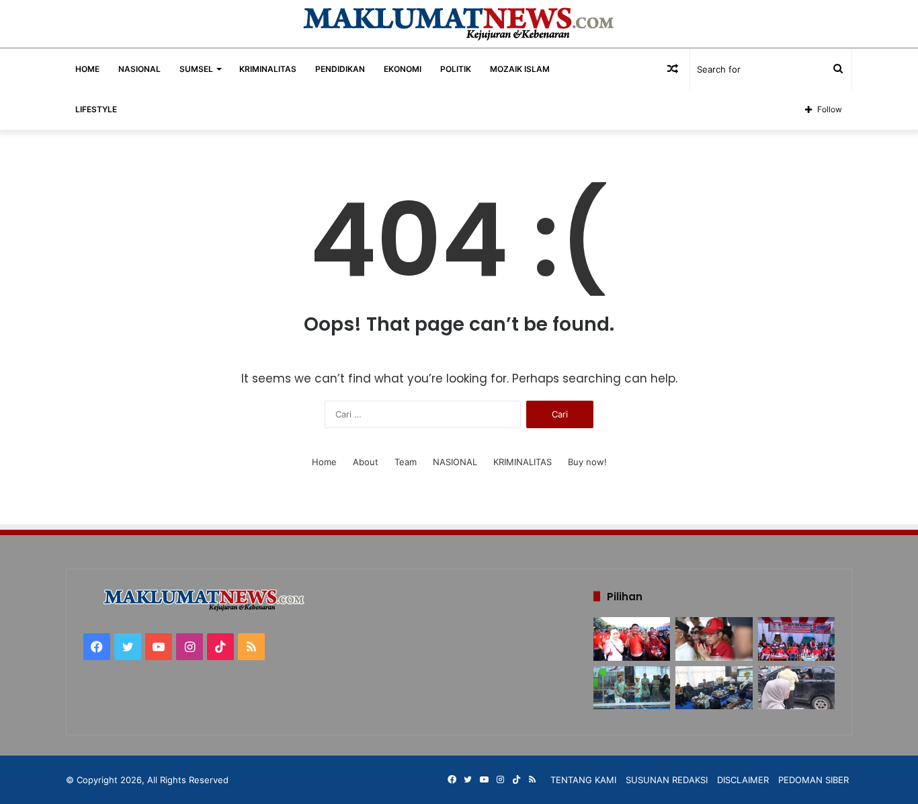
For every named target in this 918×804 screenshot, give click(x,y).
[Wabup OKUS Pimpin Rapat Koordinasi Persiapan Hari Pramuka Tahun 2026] (713, 688)
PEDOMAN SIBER (813, 779)
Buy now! (587, 461)
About (365, 461)
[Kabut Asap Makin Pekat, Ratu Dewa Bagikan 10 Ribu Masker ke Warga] (713, 639)
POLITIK (455, 69)
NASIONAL (139, 69)
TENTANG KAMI (583, 779)
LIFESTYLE (96, 109)
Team (405, 461)
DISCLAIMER (743, 779)
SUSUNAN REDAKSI (667, 779)
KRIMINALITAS (267, 69)
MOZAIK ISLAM (520, 69)
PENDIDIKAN (340, 69)
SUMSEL (196, 69)
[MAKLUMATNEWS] (459, 23)
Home (324, 461)
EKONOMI (402, 69)
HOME (87, 69)
